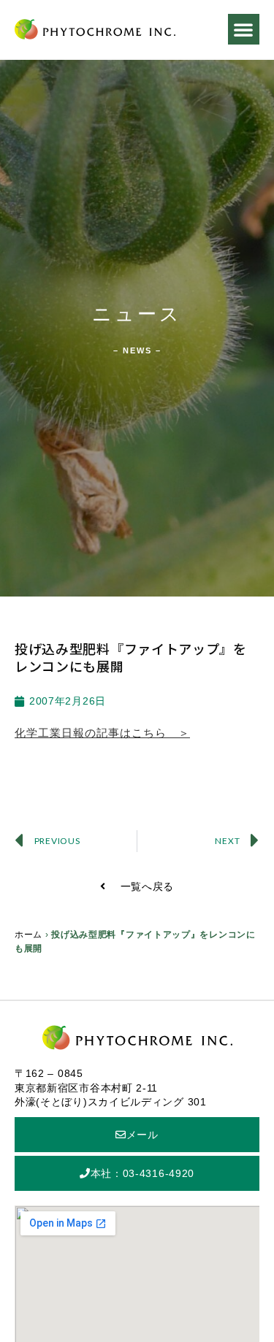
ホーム (28, 934)
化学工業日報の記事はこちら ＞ (102, 732)
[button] (243, 29)
